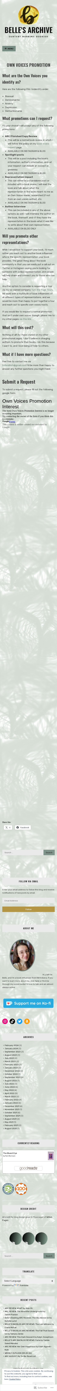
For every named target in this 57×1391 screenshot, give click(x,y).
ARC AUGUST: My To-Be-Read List (20, 1356)
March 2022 (10, 1096)
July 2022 (9, 1084)
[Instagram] (5, 1021)
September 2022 (13, 1077)
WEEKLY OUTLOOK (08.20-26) (18, 1353)
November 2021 (12, 1109)
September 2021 (12, 1116)
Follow (28, 909)
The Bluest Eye (10, 1153)
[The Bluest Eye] (51, 1159)
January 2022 (11, 1103)
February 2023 (12, 1064)
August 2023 (11, 1055)
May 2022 (9, 1090)
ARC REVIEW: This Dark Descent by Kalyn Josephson (29, 1337)
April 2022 (9, 1093)
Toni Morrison (10, 1156)
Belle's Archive (29, 30)
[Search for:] (28, 852)
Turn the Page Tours (42, 289)
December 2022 (12, 1071)
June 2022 (10, 1087)
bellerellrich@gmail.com (14, 365)
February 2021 (11, 1125)
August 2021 (10, 1119)
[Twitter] (19, 1021)
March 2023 (10, 1061)
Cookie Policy (15, 1379)
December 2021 (12, 1106)
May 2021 (9, 1122)
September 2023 (13, 1052)
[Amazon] (27, 1021)
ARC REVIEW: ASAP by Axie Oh (19, 1308)
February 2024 (12, 1045)
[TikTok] (12, 1021)
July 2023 (9, 1058)
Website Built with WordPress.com (28, 1368)
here (37, 981)
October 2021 (11, 1112)
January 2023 (11, 1068)
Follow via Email (28, 881)
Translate (24, 1285)
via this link (25, 319)
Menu (10, 49)
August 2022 (11, 1080)
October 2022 (11, 1074)
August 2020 (11, 1128)
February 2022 (12, 1100)
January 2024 (11, 1048)
